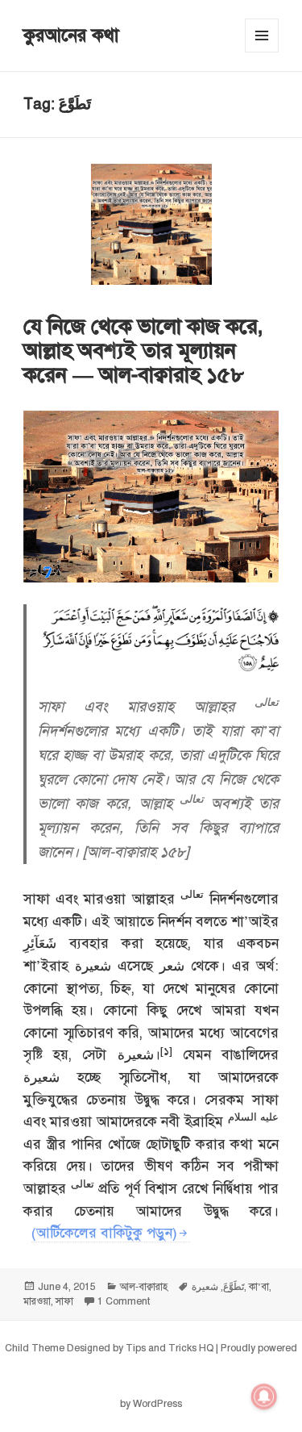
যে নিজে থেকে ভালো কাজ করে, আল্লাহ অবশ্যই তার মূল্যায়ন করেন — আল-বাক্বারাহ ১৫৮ (143, 350)
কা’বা (259, 1286)
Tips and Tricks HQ (169, 1348)
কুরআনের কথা (71, 35)
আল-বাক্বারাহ (144, 1286)
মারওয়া (37, 1301)
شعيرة (205, 1286)
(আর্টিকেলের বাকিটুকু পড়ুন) (104, 1233)
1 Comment (123, 1301)
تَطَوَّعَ (233, 1286)
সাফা (64, 1301)
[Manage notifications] (264, 1396)
